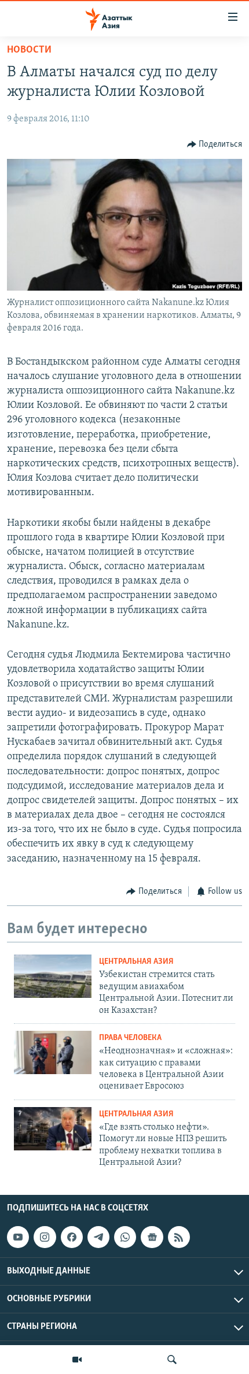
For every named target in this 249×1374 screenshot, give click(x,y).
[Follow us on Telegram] (98, 1238)
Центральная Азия (136, 961)
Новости (29, 50)
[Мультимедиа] (77, 1359)
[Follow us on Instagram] (45, 1238)
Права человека (130, 1038)
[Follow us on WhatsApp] (125, 1238)
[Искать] (172, 1359)
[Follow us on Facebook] (72, 1238)
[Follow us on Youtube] (18, 1238)
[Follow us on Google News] (152, 1238)
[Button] (215, 144)
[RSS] (179, 1238)
